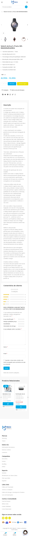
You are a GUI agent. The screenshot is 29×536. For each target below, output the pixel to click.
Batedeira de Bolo (7, 395)
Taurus (3, 441)
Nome (5, 347)
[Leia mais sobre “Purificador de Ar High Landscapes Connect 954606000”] (21, 407)
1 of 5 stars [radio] (18, 319)
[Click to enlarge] (3, 33)
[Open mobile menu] (1, 2)
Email (5, 353)
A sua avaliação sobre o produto (12, 329)
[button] (8, 403)
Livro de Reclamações (7, 495)
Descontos (4, 458)
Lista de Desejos (6, 501)
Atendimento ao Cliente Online (9, 475)
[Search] (26, 7)
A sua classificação (9, 319)
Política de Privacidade (7, 487)
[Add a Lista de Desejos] (11, 386)
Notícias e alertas (6, 450)
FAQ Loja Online (6, 478)
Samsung (4, 438)
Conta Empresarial (6, 509)
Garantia (4, 473)
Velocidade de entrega (9, 326)
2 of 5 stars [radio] (20, 319)
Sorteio (4, 461)
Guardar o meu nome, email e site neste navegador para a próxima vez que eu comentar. (14, 362)
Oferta (3, 466)
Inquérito (4, 480)
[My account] (27, 2)
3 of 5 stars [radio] (21, 319)
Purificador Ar (19, 395)
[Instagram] (6, 518)
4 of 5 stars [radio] (22, 319)
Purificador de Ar (20, 397)
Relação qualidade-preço (10, 321)
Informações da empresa (8, 447)
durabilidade (6, 323)
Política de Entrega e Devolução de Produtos (13, 492)
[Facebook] (3, 518)
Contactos (4, 452)
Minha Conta (5, 504)
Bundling (4, 464)
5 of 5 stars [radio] (23, 319)
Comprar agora (22, 83)
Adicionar (12, 83)
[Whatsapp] (9, 518)
